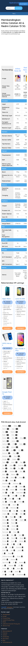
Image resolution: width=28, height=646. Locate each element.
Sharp (4, 477)
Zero (22, 471)
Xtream (22, 562)
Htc (4, 471)
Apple (5, 450)
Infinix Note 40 (17, 70)
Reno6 (22, 538)
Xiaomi (5, 429)
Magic (12, 517)
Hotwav (13, 489)
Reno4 (14, 523)
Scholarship (6, 636)
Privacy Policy (6, 618)
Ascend (15, 526)
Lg (13, 450)
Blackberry (6, 456)
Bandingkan (23, 4)
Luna (14, 495)
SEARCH (18, 8)
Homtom (14, 529)
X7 (3, 571)
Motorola (21, 465)
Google (5, 459)
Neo (23, 511)
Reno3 (13, 538)
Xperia (5, 441)
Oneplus (15, 459)
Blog (4, 640)
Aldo (13, 535)
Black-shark (20, 492)
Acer (11, 498)
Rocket (5, 544)
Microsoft (5, 504)
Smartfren (6, 483)
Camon (5, 538)
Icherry (5, 520)
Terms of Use (6, 625)
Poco (15, 453)
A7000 (4, 559)
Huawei (5, 438)
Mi (14, 444)
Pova (21, 477)
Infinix (14, 435)
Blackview (14, 508)
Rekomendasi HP (7, 631)
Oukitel (5, 523)
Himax (22, 489)
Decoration (6, 638)
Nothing (5, 526)
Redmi (5, 435)
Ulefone (22, 541)
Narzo (5, 474)
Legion (22, 520)
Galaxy (17, 426)
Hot (20, 450)
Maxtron (14, 474)
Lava (14, 486)
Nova (22, 486)
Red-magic (6, 532)
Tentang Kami (6, 614)
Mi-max (5, 541)
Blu (11, 547)
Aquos (15, 504)
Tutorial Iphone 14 (7, 642)
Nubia (12, 465)
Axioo (14, 514)
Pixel (22, 462)
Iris (4, 498)
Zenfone (5, 444)
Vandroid (13, 471)
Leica (11, 574)
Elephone (12, 565)
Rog (20, 468)
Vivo (4, 432)
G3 (10, 571)
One (4, 492)
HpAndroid (14, 3)
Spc (4, 501)
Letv (4, 547)
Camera (5, 635)
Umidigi (12, 501)
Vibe (4, 480)
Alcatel (5, 535)
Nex (15, 511)
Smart (13, 477)
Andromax (16, 483)
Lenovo (15, 441)
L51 (4, 574)
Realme (14, 432)
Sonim (17, 571)
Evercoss (6, 453)
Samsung (6, 426)
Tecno (5, 462)
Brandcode (6, 511)
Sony (22, 438)
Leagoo (5, 514)
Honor (14, 462)
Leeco (20, 550)
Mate (12, 468)
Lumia (4, 508)
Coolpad (5, 495)
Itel (11, 492)
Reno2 (5, 529)
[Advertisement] (14, 50)
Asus (14, 438)
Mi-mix (19, 556)
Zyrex (13, 541)
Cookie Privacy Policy (8, 620)
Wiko (22, 514)
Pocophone (21, 574)
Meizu (16, 456)
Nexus (19, 568)
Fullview (5, 568)
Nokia (22, 444)
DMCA (4, 622)
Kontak (4, 616)
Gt (18, 498)
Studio (4, 550)
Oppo (15, 429)
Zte (4, 465)
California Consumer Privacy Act (11, 624)
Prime (21, 501)
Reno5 (14, 520)
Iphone (14, 447)
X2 (12, 544)
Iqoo (22, 495)
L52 (20, 565)
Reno (4, 489)
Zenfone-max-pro (8, 556)
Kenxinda (19, 547)
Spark (12, 480)
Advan (5, 447)
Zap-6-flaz (6, 562)
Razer (16, 532)
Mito (4, 517)
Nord (21, 535)
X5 (14, 562)
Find (4, 468)
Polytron (5, 486)
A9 (18, 544)
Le (3, 565)
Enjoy (10, 553)
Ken (12, 550)
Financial (5, 633)
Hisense (14, 559)
